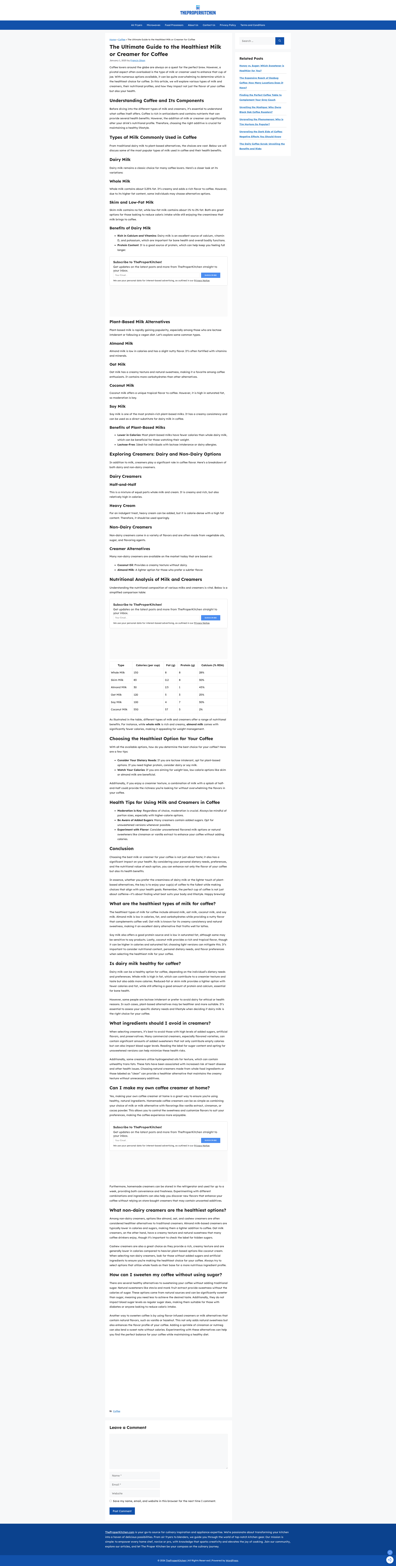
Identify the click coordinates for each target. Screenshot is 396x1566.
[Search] (279, 41)
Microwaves (153, 25)
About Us (193, 25)
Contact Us (209, 25)
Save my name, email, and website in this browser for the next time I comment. (164, 1501)
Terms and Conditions (253, 25)
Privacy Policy (228, 25)
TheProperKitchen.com (119, 1532)
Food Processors (174, 25)
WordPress (232, 1560)
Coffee (121, 39)
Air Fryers (136, 25)
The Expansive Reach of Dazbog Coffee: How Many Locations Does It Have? (261, 82)
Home (113, 39)
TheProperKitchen (176, 1560)
